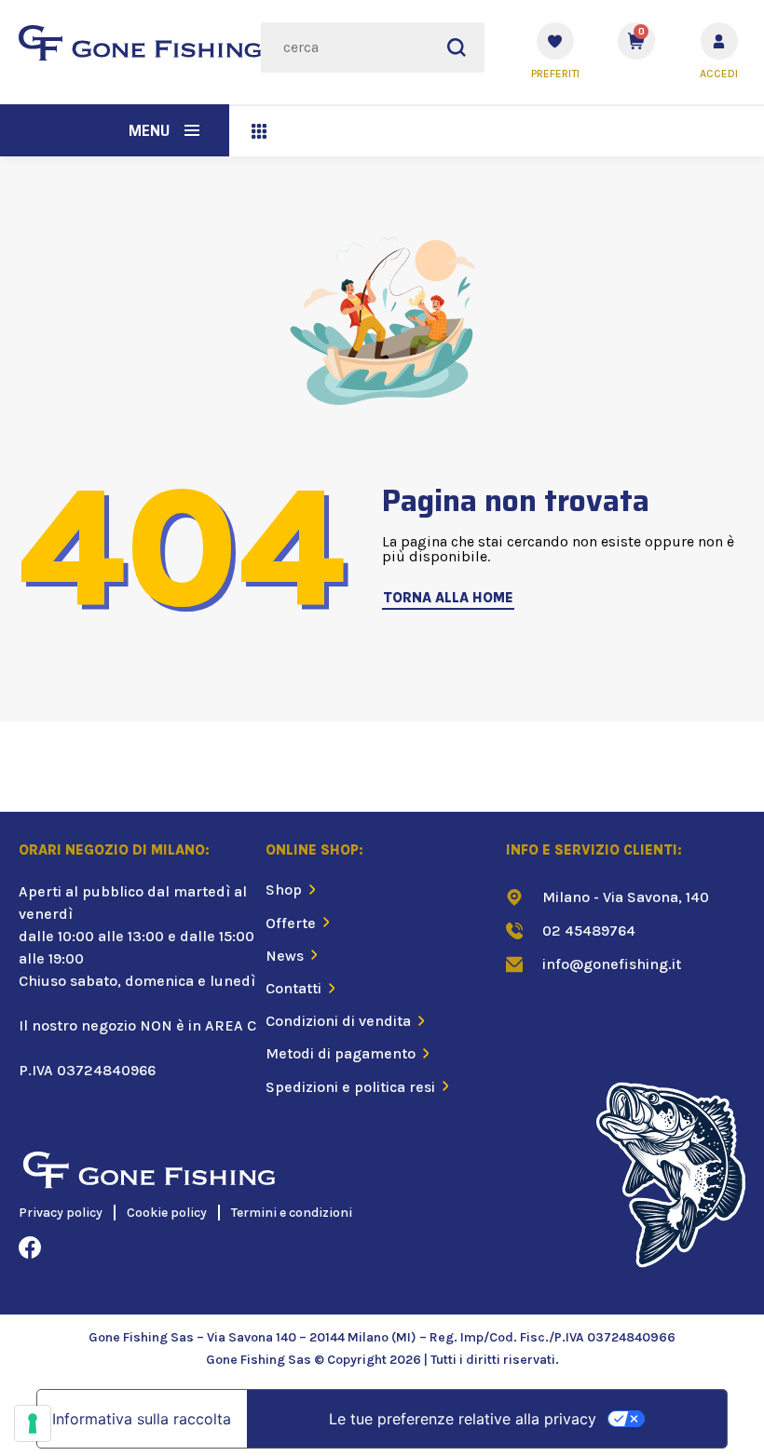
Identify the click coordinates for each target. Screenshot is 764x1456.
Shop (284, 889)
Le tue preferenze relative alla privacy (462, 1418)
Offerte (291, 923)
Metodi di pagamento (341, 1053)
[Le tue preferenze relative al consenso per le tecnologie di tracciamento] (32, 1423)
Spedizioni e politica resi (350, 1087)
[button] (191, 130)
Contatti (293, 988)
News (285, 955)
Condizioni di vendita (338, 1021)
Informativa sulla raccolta (141, 1418)
